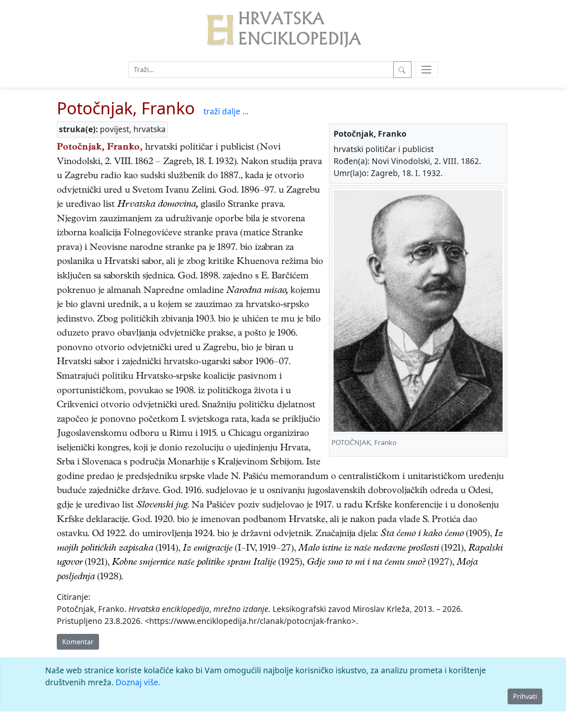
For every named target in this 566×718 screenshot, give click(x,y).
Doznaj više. (138, 682)
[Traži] (402, 69)
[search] (426, 69)
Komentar (78, 641)
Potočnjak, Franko (126, 108)
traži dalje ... (226, 111)
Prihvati (525, 696)
